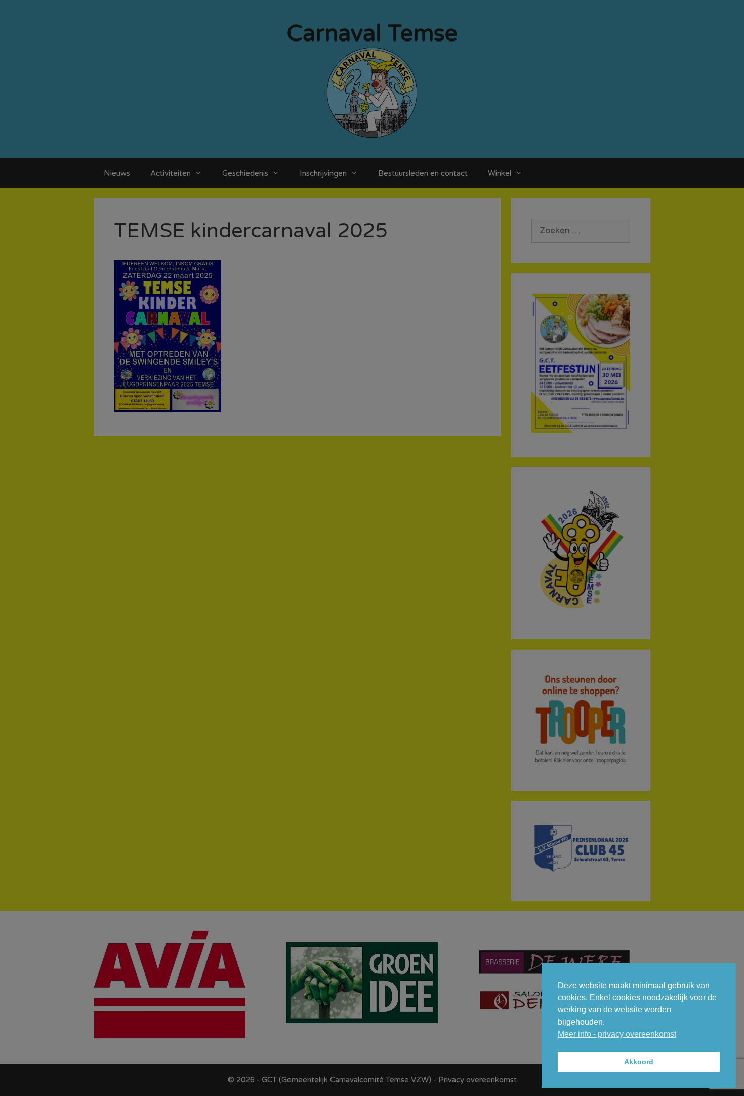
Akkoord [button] (638, 1062)
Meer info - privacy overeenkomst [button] (617, 1034)
